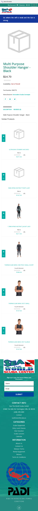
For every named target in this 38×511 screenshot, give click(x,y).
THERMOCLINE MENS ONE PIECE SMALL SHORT (19, 265)
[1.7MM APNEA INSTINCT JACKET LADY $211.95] (19, 201)
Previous (3, 44)
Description (7, 109)
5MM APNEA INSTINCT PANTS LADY (19, 188)
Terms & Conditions (19, 457)
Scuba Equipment (19, 425)
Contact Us (19, 446)
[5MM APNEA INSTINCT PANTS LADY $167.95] (19, 162)
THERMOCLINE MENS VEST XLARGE (19, 342)
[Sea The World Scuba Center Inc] (10, 11)
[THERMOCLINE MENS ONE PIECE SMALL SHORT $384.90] (19, 239)
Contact (19, 415)
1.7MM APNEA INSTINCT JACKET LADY (19, 226)
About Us (19, 443)
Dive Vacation (19, 431)
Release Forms (19, 449)
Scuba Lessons (19, 434)
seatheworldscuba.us (19, 418)
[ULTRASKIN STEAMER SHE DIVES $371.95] (19, 124)
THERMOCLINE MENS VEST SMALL (19, 303)
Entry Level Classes (19, 428)
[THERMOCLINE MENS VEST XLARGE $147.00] (19, 316)
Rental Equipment (19, 452)
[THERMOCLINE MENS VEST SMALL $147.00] (19, 278)
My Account (12, 5)
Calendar (19, 436)
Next (35, 44)
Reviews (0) (17, 109)
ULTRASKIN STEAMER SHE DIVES (19, 149)
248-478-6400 (7, 1)
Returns (19, 454)
